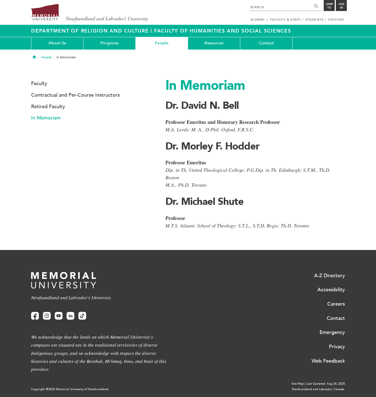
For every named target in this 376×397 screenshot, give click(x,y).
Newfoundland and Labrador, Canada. (318, 389)
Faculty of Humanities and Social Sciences (222, 31)
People (161, 43)
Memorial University (89, 13)
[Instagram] (47, 316)
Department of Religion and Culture (91, 31)
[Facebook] (35, 316)
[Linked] (70, 316)
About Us (57, 43)
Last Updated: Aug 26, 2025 (325, 383)
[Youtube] (58, 316)
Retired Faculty (48, 107)
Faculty (39, 83)
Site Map (297, 383)
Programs (109, 43)
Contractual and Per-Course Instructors (75, 95)
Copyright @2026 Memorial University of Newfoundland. (70, 389)
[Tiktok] (82, 316)
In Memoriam (46, 118)
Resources (214, 43)
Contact (266, 43)
